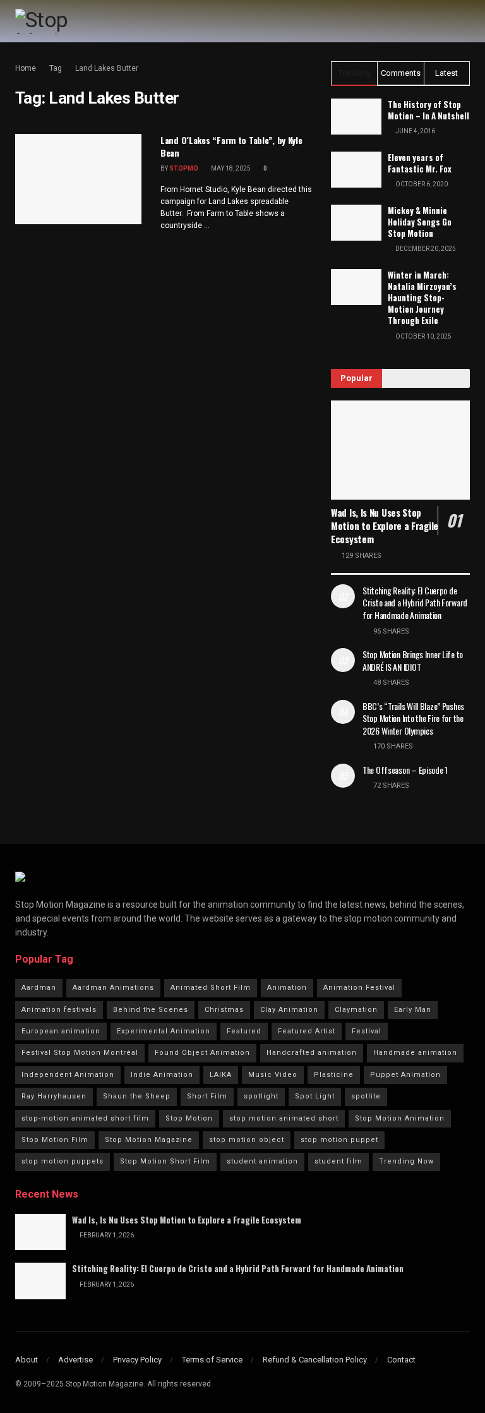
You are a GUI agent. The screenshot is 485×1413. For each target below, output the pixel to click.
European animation (60, 1031)
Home (25, 68)
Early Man (412, 1010)
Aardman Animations (113, 987)
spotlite (366, 1096)
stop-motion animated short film (85, 1118)
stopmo (183, 168)
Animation (287, 987)
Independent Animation (67, 1075)
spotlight (261, 1096)
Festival (366, 1031)
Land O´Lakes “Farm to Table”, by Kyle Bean (231, 146)
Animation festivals (59, 1010)
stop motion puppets (62, 1161)
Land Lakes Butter (106, 68)
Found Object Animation (202, 1053)
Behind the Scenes (150, 1010)
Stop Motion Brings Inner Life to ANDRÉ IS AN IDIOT (412, 660)
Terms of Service (212, 1359)
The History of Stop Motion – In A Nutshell (428, 110)
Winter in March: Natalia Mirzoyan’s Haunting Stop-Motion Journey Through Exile (422, 297)
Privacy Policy (137, 1359)
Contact (401, 1359)
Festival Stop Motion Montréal (79, 1053)
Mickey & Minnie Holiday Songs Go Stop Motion (420, 221)
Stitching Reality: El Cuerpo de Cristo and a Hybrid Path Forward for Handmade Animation (414, 603)
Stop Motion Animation (400, 1118)
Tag (55, 68)
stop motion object (246, 1140)
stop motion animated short (283, 1118)
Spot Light (315, 1096)
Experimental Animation (163, 1031)
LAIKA (221, 1075)
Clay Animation (289, 1010)
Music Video (272, 1075)
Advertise (75, 1359)
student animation (262, 1161)
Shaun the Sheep (137, 1096)
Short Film (207, 1096)
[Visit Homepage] (68, 21)
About (26, 1359)
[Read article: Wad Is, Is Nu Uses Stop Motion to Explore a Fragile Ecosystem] (400, 450)
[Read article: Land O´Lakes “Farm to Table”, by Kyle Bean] (78, 179)
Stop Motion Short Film (165, 1161)
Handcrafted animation (311, 1053)
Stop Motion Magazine (149, 1140)
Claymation (356, 1010)
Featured (244, 1031)
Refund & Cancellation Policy (315, 1359)
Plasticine (334, 1075)
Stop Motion (189, 1118)
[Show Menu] (464, 21)
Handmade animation (415, 1053)
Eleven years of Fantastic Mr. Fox (420, 163)
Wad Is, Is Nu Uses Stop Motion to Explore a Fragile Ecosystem (384, 525)
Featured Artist (306, 1031)
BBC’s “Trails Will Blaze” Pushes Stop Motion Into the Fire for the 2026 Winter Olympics (413, 718)
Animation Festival (359, 987)
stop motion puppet (339, 1140)
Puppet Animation (405, 1075)
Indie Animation (162, 1075)
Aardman (38, 987)
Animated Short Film (211, 987)
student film (338, 1161)
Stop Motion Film (54, 1140)
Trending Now (406, 1161)
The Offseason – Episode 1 (405, 769)
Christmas (224, 1010)
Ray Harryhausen (54, 1096)
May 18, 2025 (230, 168)
